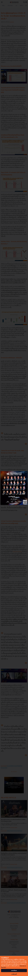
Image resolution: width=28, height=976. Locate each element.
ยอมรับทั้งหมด (14, 970)
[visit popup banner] (14, 488)
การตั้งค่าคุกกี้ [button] (14, 974)
